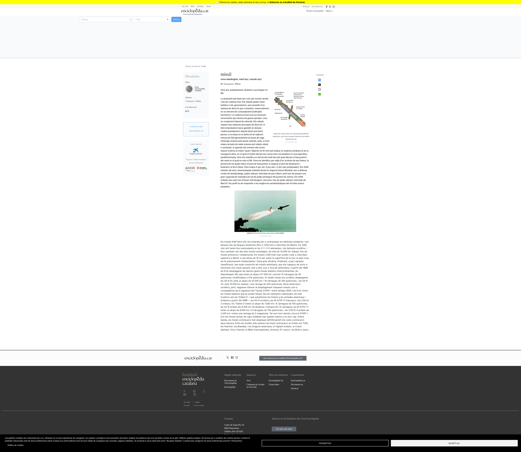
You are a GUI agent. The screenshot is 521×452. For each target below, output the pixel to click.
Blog (192, 6)
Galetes (197, 402)
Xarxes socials (199, 405)
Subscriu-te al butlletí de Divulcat (287, 2)
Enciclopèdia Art (276, 380)
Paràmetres (325, 443)
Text (248, 380)
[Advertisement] (390, 37)
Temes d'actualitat (314, 11)
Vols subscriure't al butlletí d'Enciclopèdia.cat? (283, 358)
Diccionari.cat (317, 6)
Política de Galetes (15, 445)
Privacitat (187, 405)
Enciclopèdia (229, 387)
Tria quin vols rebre (284, 429)
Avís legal (187, 402)
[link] (196, 128)
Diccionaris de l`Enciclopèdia (230, 381)
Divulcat (306, 6)
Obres (328, 11)
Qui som (185, 6)
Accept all (454, 443)
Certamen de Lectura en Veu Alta (255, 385)
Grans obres (274, 384)
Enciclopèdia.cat (298, 380)
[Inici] (195, 11)
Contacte (200, 6)
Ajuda (208, 6)
